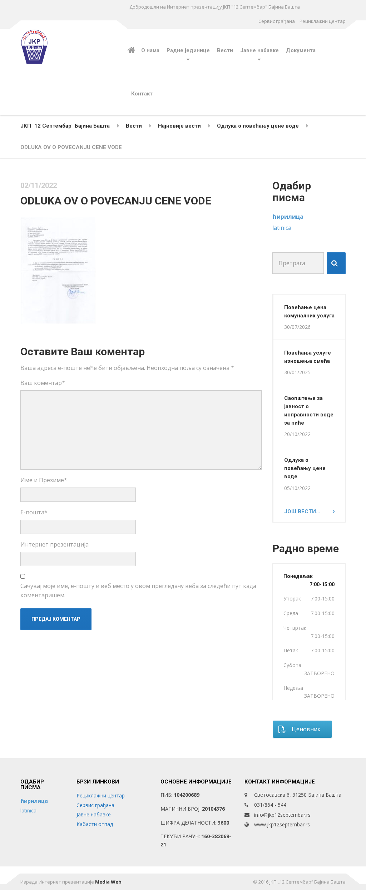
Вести (225, 50)
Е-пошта (34, 512)
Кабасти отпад (94, 824)
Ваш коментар (42, 383)
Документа (301, 50)
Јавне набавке (259, 50)
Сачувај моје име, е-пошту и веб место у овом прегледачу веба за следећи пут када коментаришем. (138, 590)
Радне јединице (188, 50)
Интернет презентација (54, 544)
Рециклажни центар (323, 21)
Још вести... (302, 511)
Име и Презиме (43, 480)
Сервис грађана (276, 21)
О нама (150, 50)
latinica (281, 228)
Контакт (142, 93)
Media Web (108, 882)
